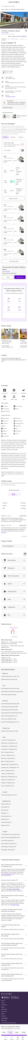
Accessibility (3, 1018)
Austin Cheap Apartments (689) (8, 694)
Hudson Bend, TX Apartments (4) (9, 749)
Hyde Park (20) (4, 810)
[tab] (5, 137)
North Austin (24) (5, 807)
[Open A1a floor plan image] (20, 207)
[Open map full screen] (25, 554)
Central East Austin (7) (6, 822)
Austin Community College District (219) (10, 837)
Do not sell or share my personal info (8, 1022)
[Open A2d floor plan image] (20, 159)
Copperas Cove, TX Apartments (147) (10, 767)
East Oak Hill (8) (5, 819)
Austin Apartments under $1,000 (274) (10, 688)
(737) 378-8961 (5, 32)
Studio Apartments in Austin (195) (9, 679)
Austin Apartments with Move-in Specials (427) (12, 691)
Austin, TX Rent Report (14, 889)
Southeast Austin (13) (6, 816)
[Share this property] (26, 31)
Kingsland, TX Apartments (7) (8, 779)
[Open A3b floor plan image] (20, 252)
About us (3, 1000)
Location (22, 39)
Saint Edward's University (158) (8, 846)
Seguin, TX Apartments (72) (7, 770)
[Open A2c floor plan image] (20, 218)
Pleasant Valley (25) (6, 804)
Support (2, 1007)
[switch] (21, 150)
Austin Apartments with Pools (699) (9, 709)
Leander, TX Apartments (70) (8, 755)
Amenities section (15, 904)
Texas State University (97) (7, 840)
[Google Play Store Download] (15, 998)
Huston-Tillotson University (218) (9, 843)
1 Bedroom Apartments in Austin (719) (10, 676)
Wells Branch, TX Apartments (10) (9, 743)
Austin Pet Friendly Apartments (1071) (10, 722)
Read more (3, 532)
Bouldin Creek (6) (5, 825)
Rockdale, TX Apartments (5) (8, 782)
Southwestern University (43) (8, 849)
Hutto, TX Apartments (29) (7, 752)
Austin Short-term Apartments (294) (9, 731)
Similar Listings (14, 39)
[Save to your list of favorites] (25, 14)
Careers (2, 1002)
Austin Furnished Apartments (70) (9, 716)
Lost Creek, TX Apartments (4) (8, 740)
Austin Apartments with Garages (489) (10, 703)
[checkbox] (8, 300)
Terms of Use (3, 1011)
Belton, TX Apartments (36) (7, 761)
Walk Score (13, 627)
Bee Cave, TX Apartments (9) (8, 758)
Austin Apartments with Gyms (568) (9, 706)
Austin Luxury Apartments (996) (8, 719)
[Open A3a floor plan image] (20, 229)
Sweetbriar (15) (5, 813)
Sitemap (3, 1013)
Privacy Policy (4, 1009)
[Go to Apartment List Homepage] (14, 2)
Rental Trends (4, 1004)
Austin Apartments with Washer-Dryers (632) (11, 713)
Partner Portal (4, 1020)
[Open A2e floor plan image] (20, 241)
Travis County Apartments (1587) (9, 795)
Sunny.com (3, 1016)
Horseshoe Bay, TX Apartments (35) (9, 764)
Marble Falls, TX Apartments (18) (9, 776)
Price (8, 39)
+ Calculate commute (10, 96)
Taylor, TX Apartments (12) (7, 786)
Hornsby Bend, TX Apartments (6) (9, 746)
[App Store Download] (5, 998)
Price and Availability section (8, 874)
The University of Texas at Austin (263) (10, 834)
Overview (3, 39)
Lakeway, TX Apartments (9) (8, 773)
